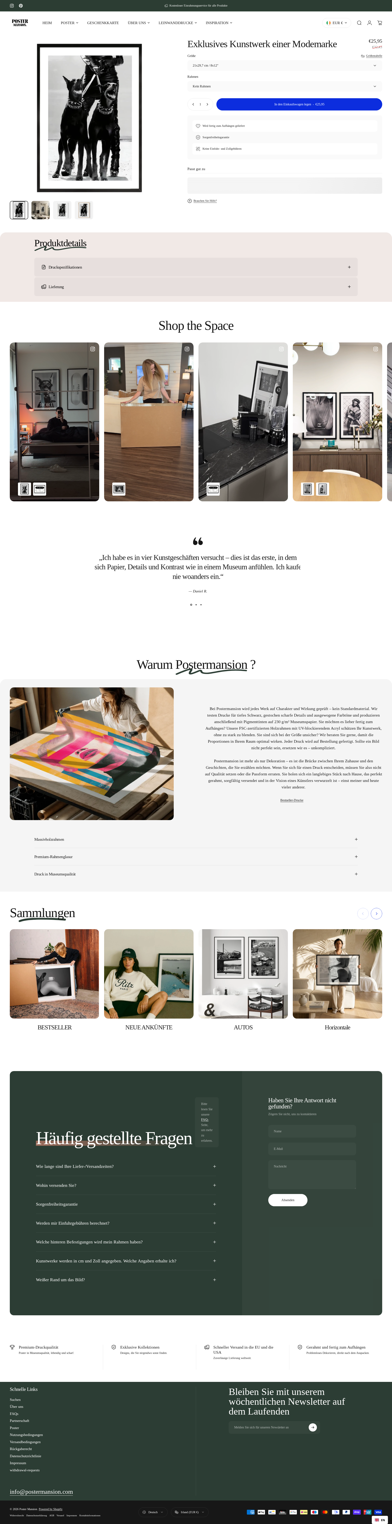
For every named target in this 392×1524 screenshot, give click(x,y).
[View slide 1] (191, 604)
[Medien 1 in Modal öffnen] (89, 118)
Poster (14, 1428)
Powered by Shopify (50, 1509)
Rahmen (192, 76)
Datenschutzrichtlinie (25, 1456)
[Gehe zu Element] (19, 210)
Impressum (18, 1463)
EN (383, 1520)
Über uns (16, 1407)
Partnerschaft (19, 1421)
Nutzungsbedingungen (26, 1435)
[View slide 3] (200, 604)
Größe (191, 56)
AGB (51, 1515)
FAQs (14, 1414)
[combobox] (380, 1520)
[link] (41, 1492)
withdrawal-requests (25, 1470)
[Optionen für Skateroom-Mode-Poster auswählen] (39, 489)
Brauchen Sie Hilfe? (205, 200)
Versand (60, 1515)
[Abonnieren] (313, 1427)
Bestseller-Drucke (291, 800)
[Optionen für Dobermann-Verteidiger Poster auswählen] (24, 489)
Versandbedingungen (25, 1442)
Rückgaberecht (21, 1449)
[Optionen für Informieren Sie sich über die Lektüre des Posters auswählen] (322, 489)
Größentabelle (374, 55)
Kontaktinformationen (89, 1515)
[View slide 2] (196, 604)
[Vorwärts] (158, 128)
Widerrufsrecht (17, 1515)
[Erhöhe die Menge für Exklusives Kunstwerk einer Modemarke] (208, 104)
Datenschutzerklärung (36, 1515)
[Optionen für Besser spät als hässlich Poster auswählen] (118, 489)
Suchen (15, 1400)
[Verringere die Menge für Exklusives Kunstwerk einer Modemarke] (192, 104)
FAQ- (205, 1119)
